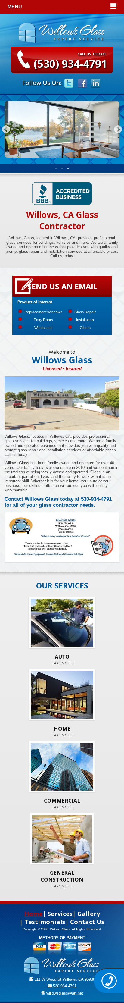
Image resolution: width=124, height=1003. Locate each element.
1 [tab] (56, 168)
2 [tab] (62, 168)
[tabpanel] (62, 129)
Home (33, 914)
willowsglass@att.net (64, 993)
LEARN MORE (61, 663)
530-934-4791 (64, 986)
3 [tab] (68, 168)
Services (60, 914)
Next (117, 129)
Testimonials (44, 922)
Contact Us (87, 922)
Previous (6, 129)
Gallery (88, 914)
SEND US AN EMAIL (62, 286)
